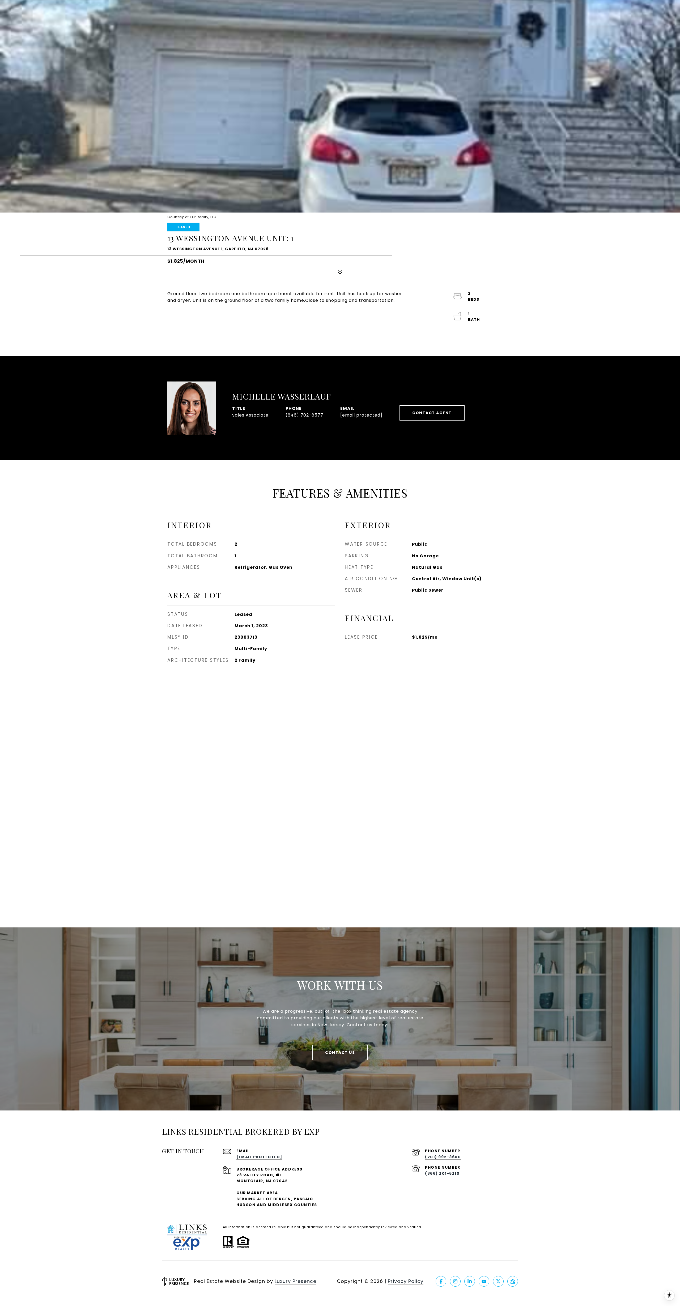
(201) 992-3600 (443, 1157)
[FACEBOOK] (441, 1281)
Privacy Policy (405, 1281)
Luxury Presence (295, 1281)
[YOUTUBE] (484, 1281)
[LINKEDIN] (469, 1281)
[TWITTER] (498, 1281)
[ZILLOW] (512, 1281)
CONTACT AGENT (432, 412)
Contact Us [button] (340, 1052)
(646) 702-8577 (304, 415)
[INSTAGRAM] (455, 1281)
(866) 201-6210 (442, 1173)
